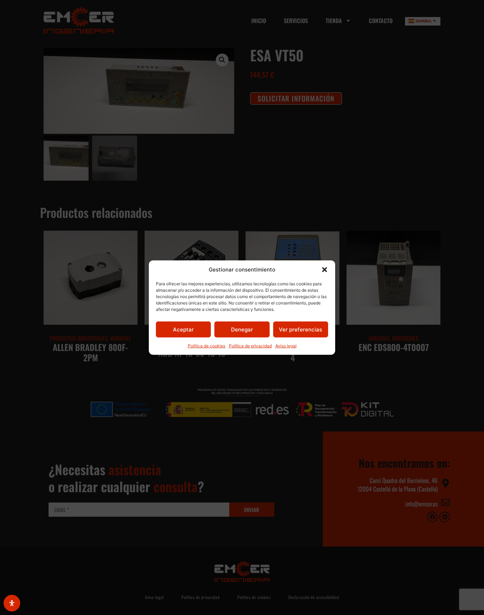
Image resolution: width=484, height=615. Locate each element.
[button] (324, 269)
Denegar (242, 329)
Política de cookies (206, 345)
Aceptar (183, 329)
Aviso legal (286, 345)
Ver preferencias (300, 329)
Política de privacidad (250, 345)
